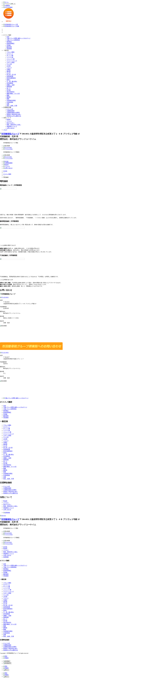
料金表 (9, 119)
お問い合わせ (10, 128)
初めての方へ (10, 123)
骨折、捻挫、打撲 (12, 105)
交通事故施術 (10, 110)
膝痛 (8, 98)
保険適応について (12, 126)
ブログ (5, 130)
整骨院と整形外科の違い (14, 114)
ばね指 (9, 66)
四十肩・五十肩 (11, 74)
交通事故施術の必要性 (13, 112)
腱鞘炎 (9, 97)
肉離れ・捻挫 (10, 85)
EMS (8, 36)
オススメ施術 (7, 174)
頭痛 (8, 104)
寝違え (9, 79)
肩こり (9, 88)
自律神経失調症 (11, 100)
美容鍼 (9, 45)
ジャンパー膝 (10, 59)
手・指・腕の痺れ (12, 81)
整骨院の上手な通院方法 (14, 116)
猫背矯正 (9, 41)
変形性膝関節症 (11, 78)
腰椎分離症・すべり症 (13, 93)
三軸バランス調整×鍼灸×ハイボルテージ (18, 38)
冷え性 (9, 72)
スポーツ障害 (10, 62)
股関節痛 (9, 86)
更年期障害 (10, 83)
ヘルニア (9, 67)
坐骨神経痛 (10, 76)
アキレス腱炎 (10, 52)
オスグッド (10, 53)
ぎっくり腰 (10, 55)
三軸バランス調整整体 (13, 40)
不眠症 (9, 69)
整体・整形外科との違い (14, 124)
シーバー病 (10, 57)
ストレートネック (12, 60)
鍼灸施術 (9, 47)
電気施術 (9, 48)
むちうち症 (10, 109)
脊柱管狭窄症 (10, 91)
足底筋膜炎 (10, 102)
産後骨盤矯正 (10, 43)
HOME (5, 171)
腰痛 (8, 95)
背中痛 (9, 90)
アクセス (9, 121)
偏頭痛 (9, 71)
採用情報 (6, 557)
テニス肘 (9, 64)
